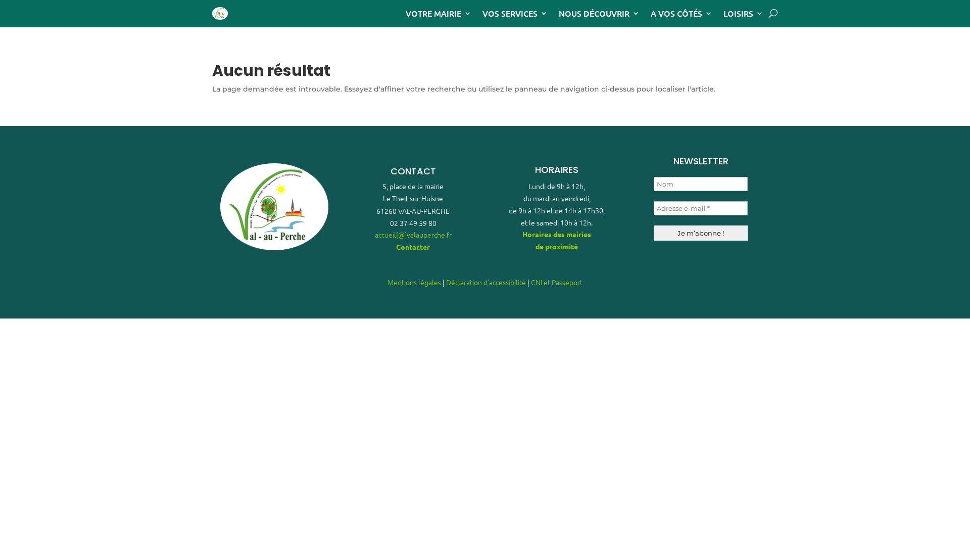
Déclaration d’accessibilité (486, 282)
